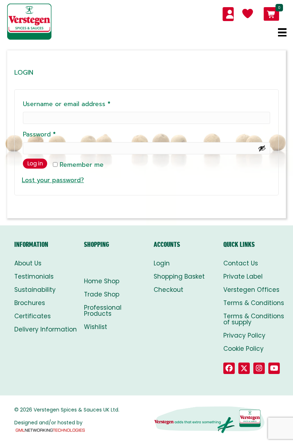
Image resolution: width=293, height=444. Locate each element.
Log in (35, 163)
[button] (229, 368)
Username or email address (79, 104)
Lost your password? (53, 180)
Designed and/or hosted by (48, 422)
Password (52, 134)
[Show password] (262, 148)
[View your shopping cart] (271, 14)
